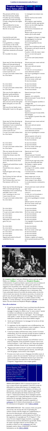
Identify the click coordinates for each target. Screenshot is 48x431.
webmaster (10, 402)
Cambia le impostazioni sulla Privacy (24, 2)
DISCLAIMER (33, 404)
